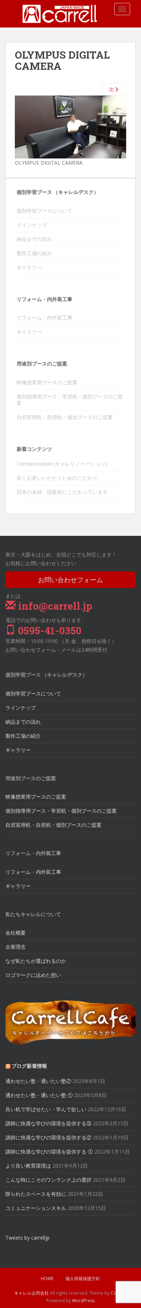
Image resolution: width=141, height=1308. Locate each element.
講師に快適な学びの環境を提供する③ (48, 1123)
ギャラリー (29, 267)
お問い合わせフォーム (70, 579)
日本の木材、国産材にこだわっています (62, 491)
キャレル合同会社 (31, 1293)
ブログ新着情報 (29, 1065)
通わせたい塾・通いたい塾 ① (39, 1095)
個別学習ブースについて (44, 210)
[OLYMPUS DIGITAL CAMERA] (70, 126)
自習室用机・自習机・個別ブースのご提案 (65, 417)
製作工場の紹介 (34, 253)
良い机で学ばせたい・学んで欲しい (45, 1109)
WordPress (83, 1301)
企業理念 (15, 946)
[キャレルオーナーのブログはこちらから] (70, 1022)
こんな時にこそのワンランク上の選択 (48, 1179)
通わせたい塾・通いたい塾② (38, 1081)
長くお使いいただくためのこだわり (57, 477)
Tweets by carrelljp (27, 1237)
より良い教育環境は (28, 1165)
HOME (47, 1278)
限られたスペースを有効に (35, 1193)
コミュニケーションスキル (35, 1208)
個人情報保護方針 (82, 1278)
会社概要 (15, 932)
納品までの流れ (34, 239)
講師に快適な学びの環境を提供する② (48, 1137)
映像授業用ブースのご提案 (47, 382)
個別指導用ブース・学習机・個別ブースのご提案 (70, 399)
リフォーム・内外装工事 (44, 317)
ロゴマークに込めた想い (33, 975)
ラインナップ (32, 224)
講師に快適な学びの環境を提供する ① (49, 1151)
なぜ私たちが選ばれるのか (35, 960)
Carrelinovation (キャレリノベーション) (62, 463)
